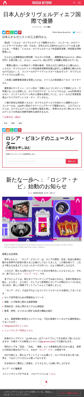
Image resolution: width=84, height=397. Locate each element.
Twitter (78, 32)
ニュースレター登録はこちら (18, 330)
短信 (20, 123)
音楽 (13, 123)
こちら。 (53, 374)
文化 (5, 123)
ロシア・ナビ (45, 350)
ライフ (30, 193)
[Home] (5, 3)
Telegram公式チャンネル (16, 326)
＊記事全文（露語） (12, 117)
